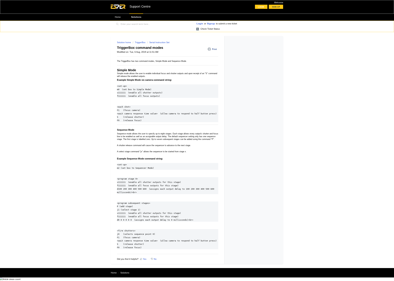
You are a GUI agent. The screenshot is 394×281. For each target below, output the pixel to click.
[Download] (191, 102)
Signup (211, 23)
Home (118, 17)
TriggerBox (140, 42)
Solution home (124, 42)
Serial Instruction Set (159, 42)
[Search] (117, 24)
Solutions (136, 17)
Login (200, 23)
